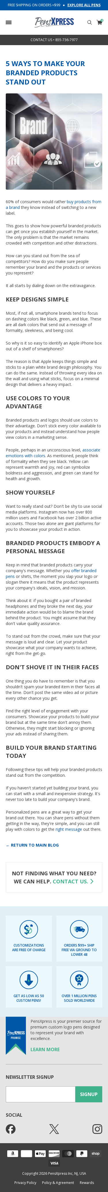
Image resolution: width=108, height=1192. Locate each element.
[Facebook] (11, 1129)
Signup (89, 1094)
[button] (9, 22)
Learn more (45, 1049)
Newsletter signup (30, 1077)
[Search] (89, 22)
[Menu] (9, 22)
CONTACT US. (70, 881)
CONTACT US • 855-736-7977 (54, 39)
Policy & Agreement (58, 1183)
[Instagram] (97, 1129)
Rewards (87, 1183)
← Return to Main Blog (32, 845)
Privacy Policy (25, 1183)
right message (69, 829)
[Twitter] (54, 1129)
